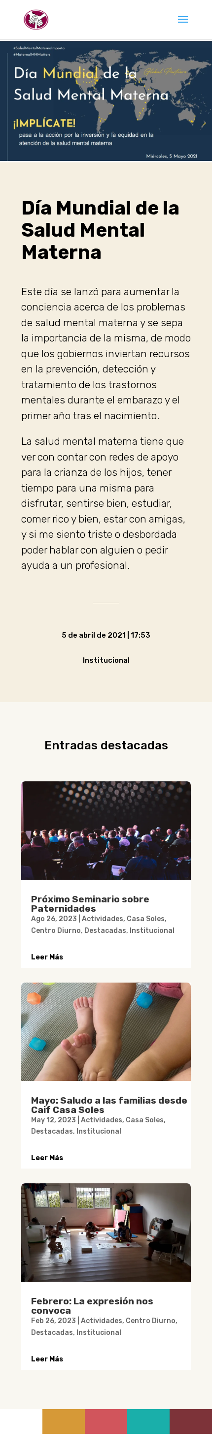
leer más (47, 957)
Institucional (152, 930)
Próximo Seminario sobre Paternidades (90, 904)
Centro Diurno (56, 930)
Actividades (102, 919)
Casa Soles (146, 919)
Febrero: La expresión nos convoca (92, 1306)
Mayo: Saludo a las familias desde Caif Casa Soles (109, 1105)
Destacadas (105, 930)
